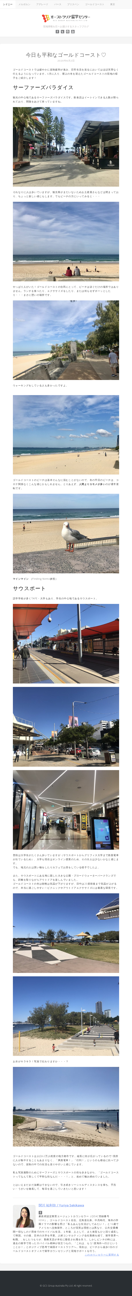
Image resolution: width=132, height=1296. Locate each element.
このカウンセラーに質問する (102, 1254)
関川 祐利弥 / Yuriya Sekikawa (61, 1205)
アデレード (42, 4)
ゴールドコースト (94, 4)
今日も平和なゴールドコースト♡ (66, 55)
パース (57, 4)
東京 (112, 4)
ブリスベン (73, 4)
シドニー (8, 4)
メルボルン (24, 4)
